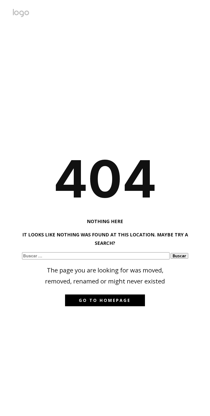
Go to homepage (105, 300)
